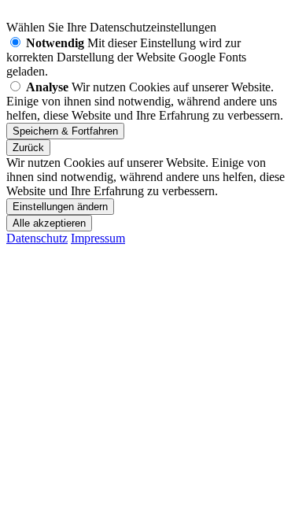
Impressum (98, 238)
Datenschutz (37, 238)
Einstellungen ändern (60, 207)
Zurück (28, 147)
